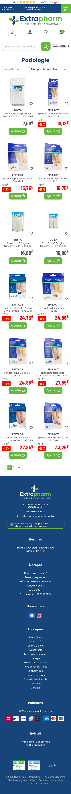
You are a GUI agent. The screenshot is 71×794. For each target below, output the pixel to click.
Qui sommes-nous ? (35, 573)
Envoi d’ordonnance (35, 662)
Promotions (35, 637)
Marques (35, 687)
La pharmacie (35, 670)
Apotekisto (42, 783)
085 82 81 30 (38, 511)
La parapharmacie (35, 675)
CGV (32, 780)
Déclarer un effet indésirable (35, 581)
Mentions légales (17, 780)
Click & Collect (35, 645)
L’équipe (35, 658)
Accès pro (66, 8)
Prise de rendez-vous (35, 666)
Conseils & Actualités (35, 679)
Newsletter (35, 683)
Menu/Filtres (11, 69)
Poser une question (35, 577)
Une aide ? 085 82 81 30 (8, 8)
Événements (35, 649)
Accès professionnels (35, 654)
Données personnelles (51, 780)
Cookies (28, 783)
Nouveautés (35, 641)
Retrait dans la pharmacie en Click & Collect (35, 743)
